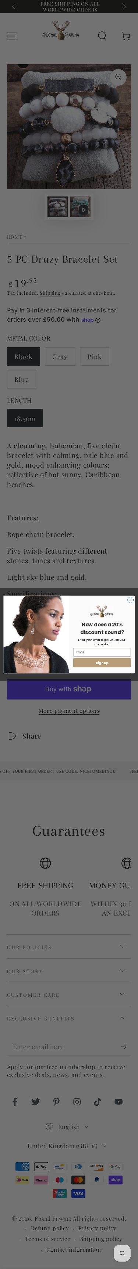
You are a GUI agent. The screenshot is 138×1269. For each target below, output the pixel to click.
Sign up (101, 662)
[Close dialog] (130, 600)
